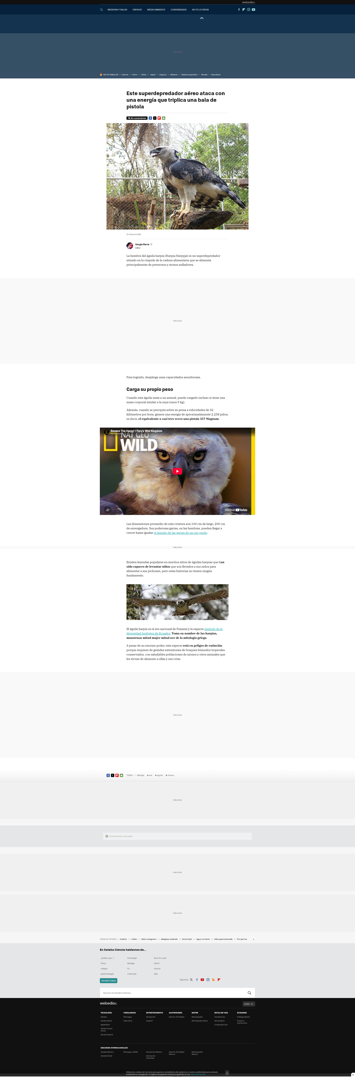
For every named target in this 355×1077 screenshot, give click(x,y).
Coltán (134, 939)
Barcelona (215, 74)
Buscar (249, 992)
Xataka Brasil (106, 1055)
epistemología (107, 973)
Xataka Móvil (106, 1020)
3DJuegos (127, 1016)
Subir (247, 1004)
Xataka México (107, 1052)
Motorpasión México (197, 1053)
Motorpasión (197, 1016)
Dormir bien (187, 939)
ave (150, 775)
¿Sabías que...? (107, 958)
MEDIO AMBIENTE (156, 9)
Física (103, 963)
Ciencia (125, 74)
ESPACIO (137, 9)
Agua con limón (203, 939)
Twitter (154, 118)
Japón (152, 74)
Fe (128, 968)
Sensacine (150, 1016)
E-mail (163, 118)
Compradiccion (221, 1024)
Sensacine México (154, 1052)
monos (171, 775)
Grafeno (123, 939)
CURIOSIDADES (179, 9)
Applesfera (105, 1024)
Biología (140, 775)
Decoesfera (219, 1020)
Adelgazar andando (169, 939)
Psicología (132, 958)
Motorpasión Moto (200, 1020)
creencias (131, 973)
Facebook (239, 9)
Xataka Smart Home (106, 1029)
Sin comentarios (138, 118)
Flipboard (243, 9)
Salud (156, 963)
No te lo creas (160, 958)
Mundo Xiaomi (107, 1034)
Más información (198, 1074)
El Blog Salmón (243, 1016)
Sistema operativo (189, 74)
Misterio (174, 74)
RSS (213, 979)
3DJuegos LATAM (130, 1052)
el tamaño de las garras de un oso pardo (180, 533)
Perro (134, 74)
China (143, 74)
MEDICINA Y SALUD (117, 9)
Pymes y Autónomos (242, 1021)
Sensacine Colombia (150, 1056)
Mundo (204, 74)
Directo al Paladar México (176, 1053)
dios (156, 973)
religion (104, 968)
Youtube (253, 9)
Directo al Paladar (176, 1016)
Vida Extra (127, 1020)
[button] (144, 244)
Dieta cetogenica (149, 939)
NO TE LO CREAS (200, 9)
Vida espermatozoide (223, 939)
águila (160, 775)
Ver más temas (108, 980)
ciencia (157, 968)
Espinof (149, 1020)
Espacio (162, 74)
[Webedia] (248, 2)
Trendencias (219, 1016)
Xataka (104, 1016)
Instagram (248, 9)
